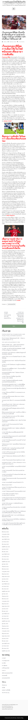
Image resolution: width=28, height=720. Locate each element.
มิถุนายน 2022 (5, 574)
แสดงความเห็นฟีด (6, 690)
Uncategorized (5, 660)
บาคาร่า (4, 670)
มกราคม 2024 (5, 541)
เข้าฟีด (3, 687)
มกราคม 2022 (5, 586)
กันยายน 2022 (5, 566)
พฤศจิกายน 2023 (6, 546)
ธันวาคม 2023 (5, 544)
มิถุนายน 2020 (5, 633)
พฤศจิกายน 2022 (6, 561)
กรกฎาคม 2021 (5, 601)
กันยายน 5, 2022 (13, 41)
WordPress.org (5, 692)
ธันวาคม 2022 (5, 559)
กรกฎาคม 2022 (5, 571)
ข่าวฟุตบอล (4, 665)
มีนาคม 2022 (5, 581)
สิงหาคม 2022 (5, 569)
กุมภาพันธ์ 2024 (6, 539)
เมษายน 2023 (5, 549)
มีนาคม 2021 (5, 611)
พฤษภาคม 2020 (6, 636)
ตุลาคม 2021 (5, 593)
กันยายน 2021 (5, 596)
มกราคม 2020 (5, 646)
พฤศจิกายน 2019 (6, 651)
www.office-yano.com (7, 709)
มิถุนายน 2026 (5, 536)
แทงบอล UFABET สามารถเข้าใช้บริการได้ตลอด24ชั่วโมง (7, 315)
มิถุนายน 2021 (5, 603)
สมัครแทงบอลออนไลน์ (7, 673)
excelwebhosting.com (7, 706)
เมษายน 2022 (5, 579)
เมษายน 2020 (5, 638)
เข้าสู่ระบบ (4, 685)
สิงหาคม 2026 (5, 531)
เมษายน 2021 (5, 608)
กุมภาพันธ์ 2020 (6, 643)
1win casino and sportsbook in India (11, 342)
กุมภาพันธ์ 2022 (5, 584)
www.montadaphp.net (7, 707)
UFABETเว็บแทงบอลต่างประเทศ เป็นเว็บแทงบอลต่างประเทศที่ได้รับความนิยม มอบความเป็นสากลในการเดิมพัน (14, 499)
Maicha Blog (20, 717)
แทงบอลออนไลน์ (11, 304)
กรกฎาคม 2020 (5, 631)
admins (5, 41)
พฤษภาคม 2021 (5, 606)
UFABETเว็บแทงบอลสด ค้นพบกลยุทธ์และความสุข (13, 460)
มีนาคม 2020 (5, 641)
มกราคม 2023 (5, 556)
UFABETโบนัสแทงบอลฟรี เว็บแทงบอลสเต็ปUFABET (14, 491)
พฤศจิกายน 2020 (6, 621)
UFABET (19, 300)
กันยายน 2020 (5, 626)
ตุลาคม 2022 (5, 564)
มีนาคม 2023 (5, 551)
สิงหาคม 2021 (5, 598)
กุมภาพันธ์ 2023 (5, 554)
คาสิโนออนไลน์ (5, 668)
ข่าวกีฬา (4, 663)
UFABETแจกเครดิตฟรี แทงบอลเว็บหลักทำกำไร (13, 482)
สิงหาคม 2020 (5, 628)
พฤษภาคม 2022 (6, 576)
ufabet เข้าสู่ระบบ (10, 215)
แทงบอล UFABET (8, 121)
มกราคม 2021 (5, 616)
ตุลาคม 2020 (5, 623)
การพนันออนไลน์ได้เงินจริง (14, 2)
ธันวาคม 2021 (5, 588)
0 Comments (21, 41)
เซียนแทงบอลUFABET (7, 484)
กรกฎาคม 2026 (5, 534)
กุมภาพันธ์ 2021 (5, 613)
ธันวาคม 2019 (5, 648)
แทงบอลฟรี (4, 675)
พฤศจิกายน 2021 (6, 591)
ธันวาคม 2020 (5, 618)
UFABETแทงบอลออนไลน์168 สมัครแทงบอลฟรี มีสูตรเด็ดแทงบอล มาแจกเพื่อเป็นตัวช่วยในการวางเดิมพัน (20, 317)
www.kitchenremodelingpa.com (10, 704)
